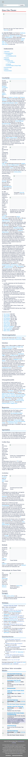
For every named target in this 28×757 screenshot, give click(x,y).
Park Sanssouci (14, 264)
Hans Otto (4, 42)
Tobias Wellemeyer (8, 329)
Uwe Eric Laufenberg (8, 328)
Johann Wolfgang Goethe (13, 165)
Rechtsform (19, 337)
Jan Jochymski (12, 395)
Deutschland (22, 704)
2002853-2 (19, 662)
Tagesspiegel (6, 614)
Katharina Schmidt (20, 400)
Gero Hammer (7, 322)
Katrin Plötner (8, 399)
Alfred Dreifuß (6, 316)
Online (16, 614)
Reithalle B (23, 565)
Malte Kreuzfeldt (19, 395)
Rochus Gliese (7, 315)
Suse (15, 701)
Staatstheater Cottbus (13, 422)
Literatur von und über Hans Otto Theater (12, 610)
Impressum (8, 755)
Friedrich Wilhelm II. (4, 93)
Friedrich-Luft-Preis (10, 596)
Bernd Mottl (18, 396)
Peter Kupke (6, 321)
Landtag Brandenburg (17, 227)
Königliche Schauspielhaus (5, 88)
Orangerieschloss (6, 264)
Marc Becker (11, 390)
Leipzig (20, 359)
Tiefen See (6, 30)
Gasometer (4, 496)
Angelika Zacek (14, 403)
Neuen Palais (19, 585)
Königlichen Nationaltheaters (8, 103)
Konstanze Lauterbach (10, 396)
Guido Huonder (7, 323)
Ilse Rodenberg (7, 318)
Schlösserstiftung (17, 172)
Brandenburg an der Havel (12, 421)
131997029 (15, 664)
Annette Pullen (20, 399)
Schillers (8, 137)
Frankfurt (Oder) (17, 420)
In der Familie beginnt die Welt (15, 615)
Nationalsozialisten (8, 186)
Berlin (16, 103)
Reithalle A (4, 563)
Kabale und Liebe (13, 137)
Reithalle (23, 38)
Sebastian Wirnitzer (6, 403)
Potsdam (17, 704)
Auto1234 (16, 708)
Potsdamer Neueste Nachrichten (10, 617)
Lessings (7, 535)
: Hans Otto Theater (10, 605)
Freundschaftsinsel (9, 266)
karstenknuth (17, 681)
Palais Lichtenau (19, 266)
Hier (16, 744)
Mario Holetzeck (10, 393)
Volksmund (4, 100)
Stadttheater (22, 33)
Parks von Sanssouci (4, 586)
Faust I (11, 167)
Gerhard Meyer (7, 319)
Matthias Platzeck (6, 524)
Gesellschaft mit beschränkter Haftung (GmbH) (12, 339)
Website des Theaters (8, 608)
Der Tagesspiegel (19, 652)
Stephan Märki (7, 325)
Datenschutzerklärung (17, 755)
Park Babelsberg (5, 505)
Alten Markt (6, 225)
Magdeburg (16, 359)
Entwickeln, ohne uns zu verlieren (16, 618)
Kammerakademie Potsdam (17, 413)
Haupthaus (4, 558)
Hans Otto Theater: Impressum (12, 639)
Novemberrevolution (6, 123)
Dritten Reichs (5, 44)
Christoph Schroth (14, 355)
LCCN (24, 662)
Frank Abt (23, 389)
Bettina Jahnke (7, 330)
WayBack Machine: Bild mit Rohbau (13, 643)
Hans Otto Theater (11, 704)
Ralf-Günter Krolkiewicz (9, 326)
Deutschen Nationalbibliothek (15, 611)
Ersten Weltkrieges (19, 121)
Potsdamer (18, 35)
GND (15, 662)
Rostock (4, 360)
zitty (10, 622)
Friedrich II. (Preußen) (13, 97)
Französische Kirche (7, 267)
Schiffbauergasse (8, 37)
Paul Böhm (4, 477)
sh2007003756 (5, 664)
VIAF (11, 664)
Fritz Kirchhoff (6, 314)
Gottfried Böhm (4, 480)
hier (11, 744)
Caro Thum (12, 402)
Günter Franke (4, 216)
